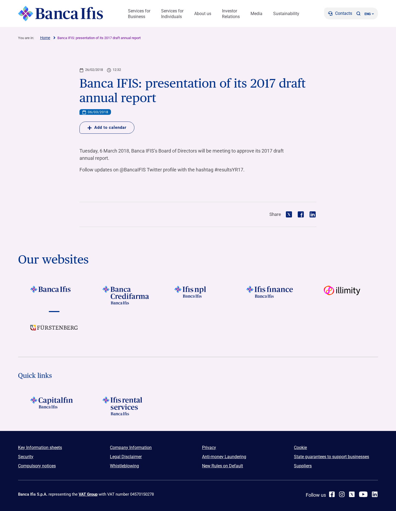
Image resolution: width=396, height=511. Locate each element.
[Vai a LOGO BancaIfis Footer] (54, 295)
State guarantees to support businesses (331, 456)
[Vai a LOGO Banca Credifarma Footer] (126, 295)
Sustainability (286, 13)
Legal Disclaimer (126, 456)
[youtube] (363, 494)
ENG (367, 14)
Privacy (209, 447)
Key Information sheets (40, 447)
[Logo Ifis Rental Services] (126, 405)
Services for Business (139, 13)
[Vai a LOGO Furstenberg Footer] (54, 331)
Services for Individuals (172, 13)
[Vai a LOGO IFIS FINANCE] (270, 295)
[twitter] (352, 494)
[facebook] (332, 494)
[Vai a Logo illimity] (342, 295)
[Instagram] (342, 494)
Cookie (300, 447)
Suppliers (303, 465)
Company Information (131, 447)
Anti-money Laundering (224, 456)
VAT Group (88, 494)
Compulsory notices (37, 465)
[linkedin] (374, 494)
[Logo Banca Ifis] (60, 13)
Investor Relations (231, 13)
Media (256, 13)
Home (45, 38)
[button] (358, 13)
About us (202, 13)
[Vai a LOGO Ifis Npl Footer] (198, 295)
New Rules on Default (222, 465)
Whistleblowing (124, 465)
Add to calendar (110, 127)
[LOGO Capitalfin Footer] (54, 405)
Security (25, 456)
